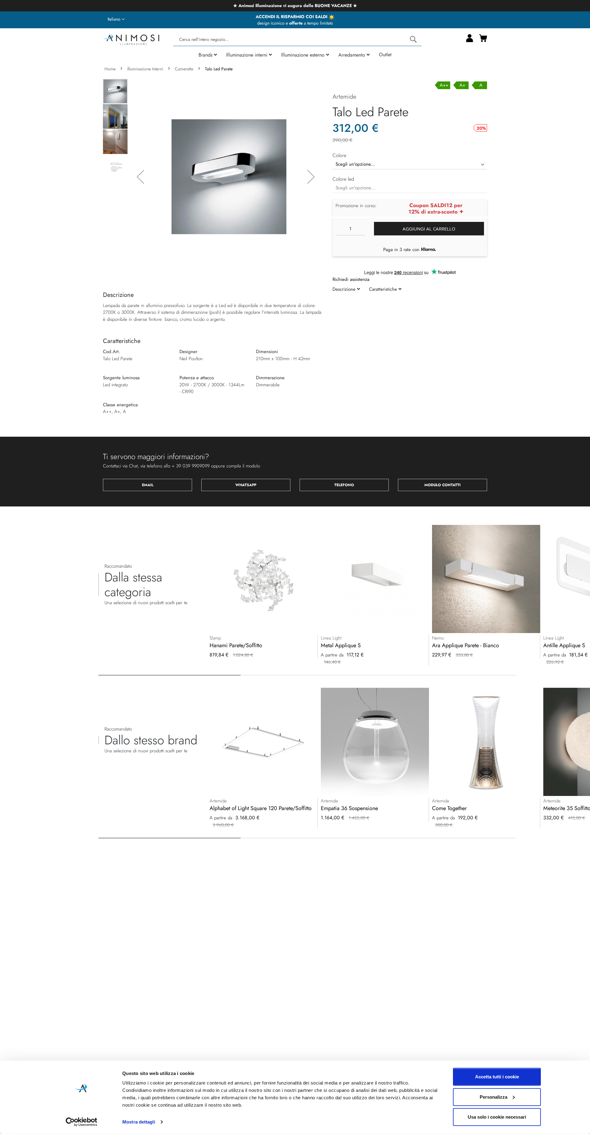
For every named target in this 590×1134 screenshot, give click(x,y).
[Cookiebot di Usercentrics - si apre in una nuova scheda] (81, 1122)
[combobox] (297, 39)
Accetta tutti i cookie (497, 1076)
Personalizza (493, 1096)
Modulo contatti (442, 485)
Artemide (344, 96)
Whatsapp (245, 485)
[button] (116, 19)
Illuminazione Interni (145, 69)
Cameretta (184, 69)
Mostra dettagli (138, 1121)
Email (147, 485)
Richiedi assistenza (350, 279)
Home (110, 69)
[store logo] (131, 39)
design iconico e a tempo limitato (295, 23)
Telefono (344, 485)
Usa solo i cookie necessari (497, 1117)
